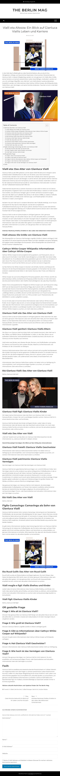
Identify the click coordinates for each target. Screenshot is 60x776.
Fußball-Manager (27, 689)
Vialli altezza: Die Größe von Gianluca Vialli (18, 129)
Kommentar (6, 718)
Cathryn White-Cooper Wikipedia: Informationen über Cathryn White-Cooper (27, 131)
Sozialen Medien (43, 689)
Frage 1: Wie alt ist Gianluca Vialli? (16, 155)
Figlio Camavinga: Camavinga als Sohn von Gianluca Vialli (20, 147)
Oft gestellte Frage (9, 154)
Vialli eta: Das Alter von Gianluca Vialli (15, 127)
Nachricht (35, 689)
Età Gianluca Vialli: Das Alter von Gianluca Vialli (19, 136)
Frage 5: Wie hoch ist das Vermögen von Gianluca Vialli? (22, 162)
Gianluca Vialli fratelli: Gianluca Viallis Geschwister (20, 141)
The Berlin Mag (30, 10)
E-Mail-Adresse (7, 746)
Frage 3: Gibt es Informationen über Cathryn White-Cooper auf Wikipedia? (27, 159)
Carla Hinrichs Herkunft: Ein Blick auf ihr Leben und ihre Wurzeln (16, 698)
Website (5, 753)
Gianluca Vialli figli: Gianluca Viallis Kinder (18, 138)
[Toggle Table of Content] (46, 125)
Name (4, 739)
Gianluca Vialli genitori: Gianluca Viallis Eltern (19, 134)
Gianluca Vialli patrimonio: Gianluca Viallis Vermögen (21, 143)
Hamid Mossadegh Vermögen (12, 443)
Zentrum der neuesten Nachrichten (30, 13)
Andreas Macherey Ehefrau (11, 230)
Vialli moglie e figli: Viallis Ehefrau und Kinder (19, 150)
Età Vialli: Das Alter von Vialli (15, 145)
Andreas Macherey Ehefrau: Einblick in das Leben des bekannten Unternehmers (44, 699)
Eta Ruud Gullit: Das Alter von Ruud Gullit (18, 148)
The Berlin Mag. (44, 685)
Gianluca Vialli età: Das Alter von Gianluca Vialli (19, 133)
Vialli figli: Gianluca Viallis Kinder (16, 152)
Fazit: (5, 164)
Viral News (30, 773)
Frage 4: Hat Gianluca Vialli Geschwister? (18, 160)
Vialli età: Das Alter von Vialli (14, 139)
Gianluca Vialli (6, 172)
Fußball (12, 689)
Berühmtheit (18, 689)
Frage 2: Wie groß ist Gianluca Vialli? (16, 157)
